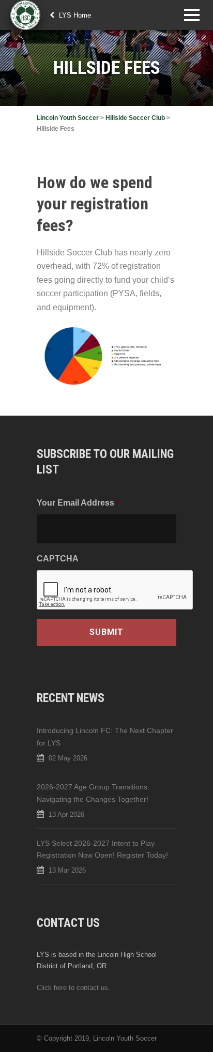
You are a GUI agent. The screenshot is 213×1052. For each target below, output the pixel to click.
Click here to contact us (72, 988)
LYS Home (74, 15)
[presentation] (115, 590)
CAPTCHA (58, 558)
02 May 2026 (68, 758)
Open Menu (191, 15)
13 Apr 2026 (66, 814)
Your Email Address (78, 502)
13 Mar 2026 (67, 870)
